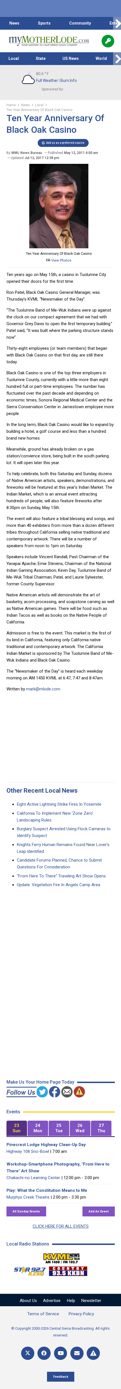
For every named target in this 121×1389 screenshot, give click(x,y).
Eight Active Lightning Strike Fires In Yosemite (59, 804)
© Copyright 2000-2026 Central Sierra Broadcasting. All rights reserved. (60, 1331)
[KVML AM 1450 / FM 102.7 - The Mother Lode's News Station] (61, 1256)
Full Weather (47, 80)
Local (13, 58)
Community (80, 23)
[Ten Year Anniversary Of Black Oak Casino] (58, 246)
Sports (44, 23)
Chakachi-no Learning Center (33, 1177)
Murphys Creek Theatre (28, 1197)
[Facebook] (44, 1353)
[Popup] (108, 41)
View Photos (60, 260)
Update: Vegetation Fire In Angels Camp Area (58, 884)
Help (71, 1300)
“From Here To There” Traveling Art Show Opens (61, 876)
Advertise (51, 1300)
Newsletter (91, 1300)
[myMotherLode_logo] (48, 41)
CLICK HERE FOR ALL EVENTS (61, 1226)
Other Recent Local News (42, 790)
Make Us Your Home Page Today (40, 1082)
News (14, 23)
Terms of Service (43, 1313)
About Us (28, 1300)
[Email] (77, 1353)
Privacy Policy (81, 1313)
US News (70, 58)
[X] (27, 1353)
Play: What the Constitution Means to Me (46, 1190)
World (101, 58)
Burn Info (68, 80)
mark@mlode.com (43, 689)
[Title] (93, 1353)
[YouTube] (60, 1353)
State (41, 58)
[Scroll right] (117, 23)
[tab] (16, 1128)
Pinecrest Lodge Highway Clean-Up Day (46, 1144)
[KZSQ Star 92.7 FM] (27, 1269)
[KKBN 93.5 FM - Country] (68, 1269)
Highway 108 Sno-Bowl (27, 1151)
